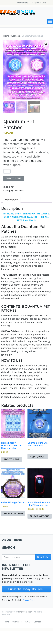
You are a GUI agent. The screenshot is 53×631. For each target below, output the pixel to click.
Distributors (22, 2)
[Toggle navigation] (50, 21)
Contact (37, 622)
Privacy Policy (29, 600)
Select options (13, 513)
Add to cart (13, 178)
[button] (45, 43)
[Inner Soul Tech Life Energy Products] (17, 12)
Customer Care (39, 2)
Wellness (15, 36)
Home (6, 36)
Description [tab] (11, 199)
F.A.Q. (27, 622)
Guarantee (17, 622)
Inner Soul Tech (25, 612)
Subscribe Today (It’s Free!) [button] (26, 589)
